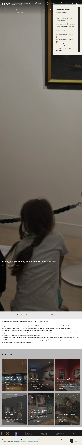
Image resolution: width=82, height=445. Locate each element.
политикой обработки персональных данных (26, 441)
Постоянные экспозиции (20, 11)
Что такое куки (77, 440)
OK (71, 440)
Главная (5, 315)
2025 (17, 315)
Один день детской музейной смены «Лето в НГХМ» (40, 315)
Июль (22, 315)
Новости (11, 315)
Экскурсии (44, 10)
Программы (35, 10)
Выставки (53, 10)
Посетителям (9, 10)
